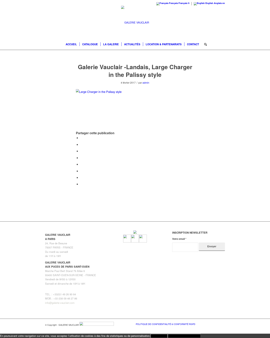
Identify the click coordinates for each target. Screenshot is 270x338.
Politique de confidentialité (184, 335)
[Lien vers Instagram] (216, 324)
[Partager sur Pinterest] (81, 151)
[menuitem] (71, 44)
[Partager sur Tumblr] (81, 164)
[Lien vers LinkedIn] (222, 324)
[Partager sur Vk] (81, 171)
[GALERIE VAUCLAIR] (135, 22)
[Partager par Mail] (81, 184)
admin (146, 82)
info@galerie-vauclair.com (60, 303)
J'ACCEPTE (159, 335)
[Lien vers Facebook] (210, 324)
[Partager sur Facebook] (81, 138)
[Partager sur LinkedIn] (81, 158)
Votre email (179, 239)
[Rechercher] (204, 44)
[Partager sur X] (81, 144)
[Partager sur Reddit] (81, 177)
